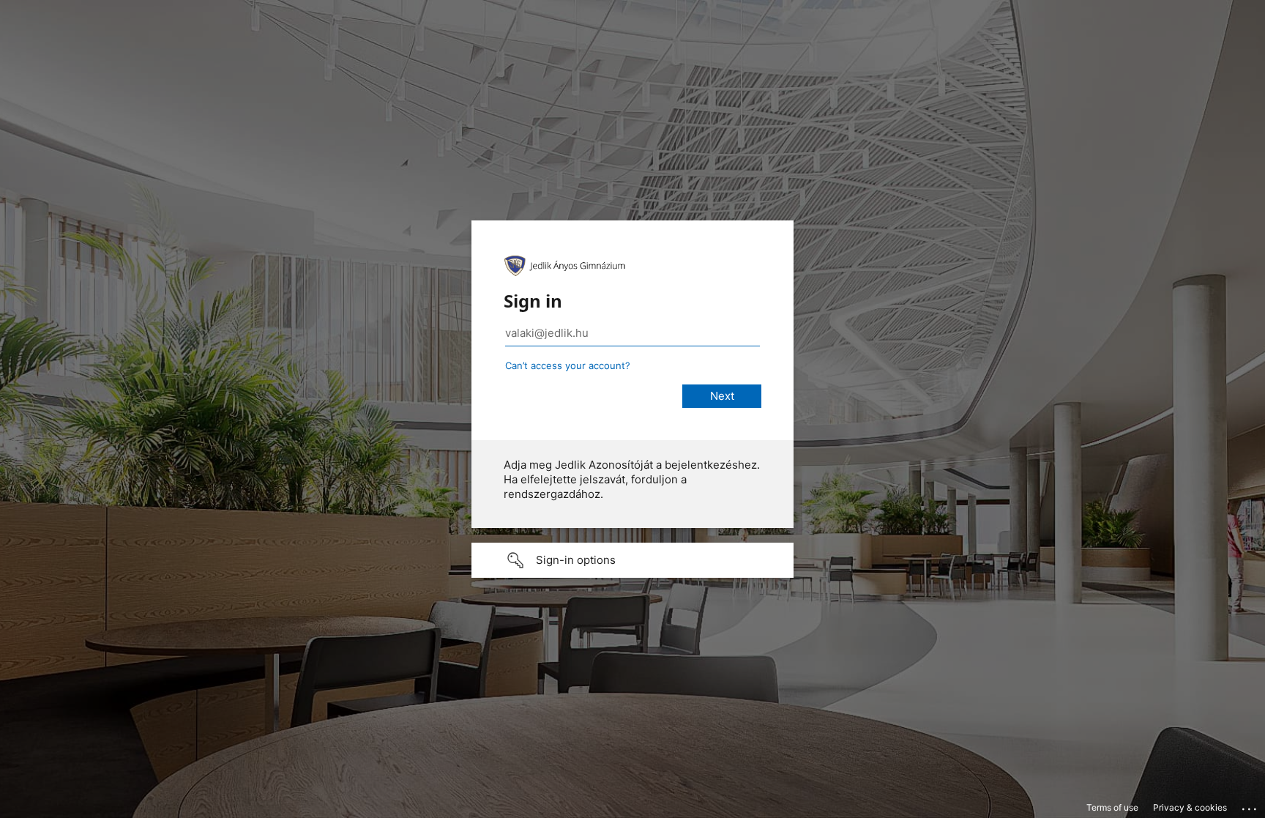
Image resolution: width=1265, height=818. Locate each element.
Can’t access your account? (567, 365)
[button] (632, 560)
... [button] (1250, 805)
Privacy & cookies (1190, 807)
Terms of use (1112, 807)
